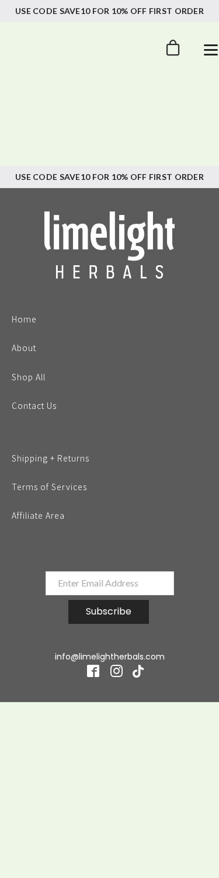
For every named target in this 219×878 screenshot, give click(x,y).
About (24, 347)
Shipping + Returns (50, 457)
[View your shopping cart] (172, 51)
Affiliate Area (38, 515)
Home (24, 318)
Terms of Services (49, 486)
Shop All (29, 376)
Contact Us (34, 405)
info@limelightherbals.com (110, 656)
